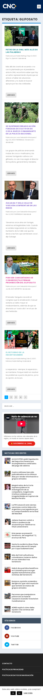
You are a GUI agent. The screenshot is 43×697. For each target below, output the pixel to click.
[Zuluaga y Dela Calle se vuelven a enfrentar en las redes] (21, 190)
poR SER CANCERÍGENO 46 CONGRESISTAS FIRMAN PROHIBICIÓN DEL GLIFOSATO (21, 280)
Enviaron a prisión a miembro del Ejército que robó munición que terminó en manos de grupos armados (25, 584)
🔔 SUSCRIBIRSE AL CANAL (21, 443)
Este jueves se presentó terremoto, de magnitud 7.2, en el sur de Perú (24, 535)
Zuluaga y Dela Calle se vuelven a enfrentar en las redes (21, 205)
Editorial (9, 361)
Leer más (11, 95)
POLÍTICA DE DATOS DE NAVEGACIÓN (17, 675)
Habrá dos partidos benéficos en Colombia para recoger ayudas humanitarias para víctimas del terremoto (25, 571)
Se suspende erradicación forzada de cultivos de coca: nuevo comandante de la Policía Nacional (21, 130)
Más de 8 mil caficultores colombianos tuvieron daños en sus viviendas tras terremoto (24, 558)
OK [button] (13, 693)
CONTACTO (7, 663)
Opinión (14, 58)
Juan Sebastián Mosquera (26, 137)
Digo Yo (8, 58)
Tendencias (29, 140)
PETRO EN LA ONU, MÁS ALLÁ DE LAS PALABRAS (22, 51)
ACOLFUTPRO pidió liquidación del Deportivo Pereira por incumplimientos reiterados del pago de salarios (25, 462)
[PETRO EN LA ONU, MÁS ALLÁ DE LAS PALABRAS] (21, 36)
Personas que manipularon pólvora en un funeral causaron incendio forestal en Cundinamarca (25, 597)
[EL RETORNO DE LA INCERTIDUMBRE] (21, 339)
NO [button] (19, 693)
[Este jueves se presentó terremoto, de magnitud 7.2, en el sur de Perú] (8, 535)
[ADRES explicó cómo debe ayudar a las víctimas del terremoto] (8, 609)
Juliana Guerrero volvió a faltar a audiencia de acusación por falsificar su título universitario (23, 523)
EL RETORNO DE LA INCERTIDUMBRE (15, 353)
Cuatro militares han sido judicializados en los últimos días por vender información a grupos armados (25, 475)
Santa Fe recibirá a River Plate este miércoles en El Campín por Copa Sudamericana (25, 546)
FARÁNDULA (20, 140)
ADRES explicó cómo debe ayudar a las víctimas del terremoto (23, 609)
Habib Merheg (21, 56)
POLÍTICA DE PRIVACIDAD (13, 669)
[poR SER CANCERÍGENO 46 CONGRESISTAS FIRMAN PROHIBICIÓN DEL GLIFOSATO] (21, 264)
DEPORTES (18, 289)
